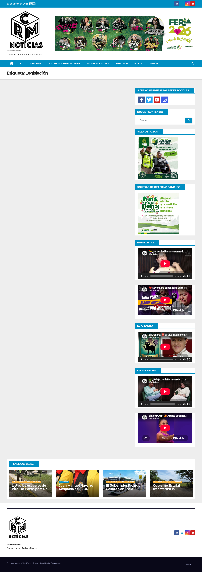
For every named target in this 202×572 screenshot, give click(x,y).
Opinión (153, 63)
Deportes (122, 63)
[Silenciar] (184, 276)
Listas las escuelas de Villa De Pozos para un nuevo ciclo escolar (30, 488)
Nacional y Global (98, 63)
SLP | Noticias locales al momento (26, 482)
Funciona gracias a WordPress (19, 563)
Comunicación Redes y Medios (14, 50)
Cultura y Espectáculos (65, 63)
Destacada (64, 482)
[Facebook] (141, 100)
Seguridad (36, 63)
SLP (22, 63)
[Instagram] (164, 100)
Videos (138, 63)
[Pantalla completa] (188, 276)
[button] (192, 63)
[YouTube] (157, 100)
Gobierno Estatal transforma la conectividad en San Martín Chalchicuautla (171, 490)
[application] (165, 263)
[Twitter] (149, 100)
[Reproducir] (141, 276)
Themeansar (55, 563)
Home (188, 564)
